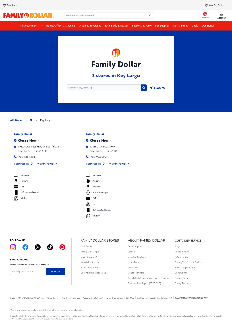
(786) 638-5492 (26, 156)
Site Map (130, 298)
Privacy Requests (183, 283)
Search (55, 271)
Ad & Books (86, 246)
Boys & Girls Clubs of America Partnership (148, 278)
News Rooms (134, 262)
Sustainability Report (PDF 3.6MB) (144, 283)
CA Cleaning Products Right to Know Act (154, 298)
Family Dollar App (90, 251)
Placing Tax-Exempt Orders (188, 262)
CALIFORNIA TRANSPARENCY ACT (191, 297)
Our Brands (208, 25)
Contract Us (181, 272)
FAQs (177, 246)
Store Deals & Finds (90, 267)
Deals (195, 25)
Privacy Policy (53, 298)
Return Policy (181, 256)
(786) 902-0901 (98, 156)
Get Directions (21, 163)
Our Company (135, 246)
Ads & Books (180, 25)
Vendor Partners (136, 272)
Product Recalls (182, 278)
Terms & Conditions (114, 298)
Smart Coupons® (89, 256)
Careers (131, 251)
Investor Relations (137, 256)
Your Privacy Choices (71, 298)
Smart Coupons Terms (185, 267)
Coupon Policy (182, 251)
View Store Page (46, 163)
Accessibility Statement (93, 298)
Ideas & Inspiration (90, 262)
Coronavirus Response (92, 272)
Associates (133, 267)
